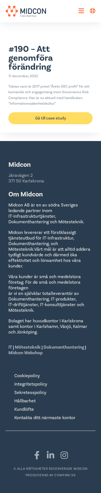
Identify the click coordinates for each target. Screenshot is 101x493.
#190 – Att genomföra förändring (30, 58)
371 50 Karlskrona (26, 181)
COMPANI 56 (64, 475)
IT (10, 347)
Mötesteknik (28, 347)
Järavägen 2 (20, 175)
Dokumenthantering (63, 347)
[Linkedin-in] (50, 455)
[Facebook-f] (37, 455)
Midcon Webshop (25, 353)
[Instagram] (64, 455)
